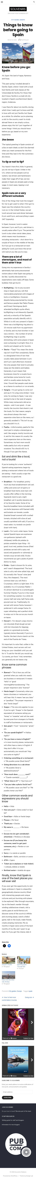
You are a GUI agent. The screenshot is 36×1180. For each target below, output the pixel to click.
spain (30, 991)
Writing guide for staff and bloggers (13, 1120)
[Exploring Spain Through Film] (23, 960)
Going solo (28, 997)
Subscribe (7, 1098)
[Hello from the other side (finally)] (8, 975)
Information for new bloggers (11, 1125)
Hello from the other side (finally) (8, 981)
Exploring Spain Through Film (22, 965)
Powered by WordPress (10, 1176)
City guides (15, 20)
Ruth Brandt (25, 40)
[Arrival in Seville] (8, 960)
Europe (22, 20)
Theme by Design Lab (26, 1176)
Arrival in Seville (7, 965)
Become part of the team (23, 1111)
